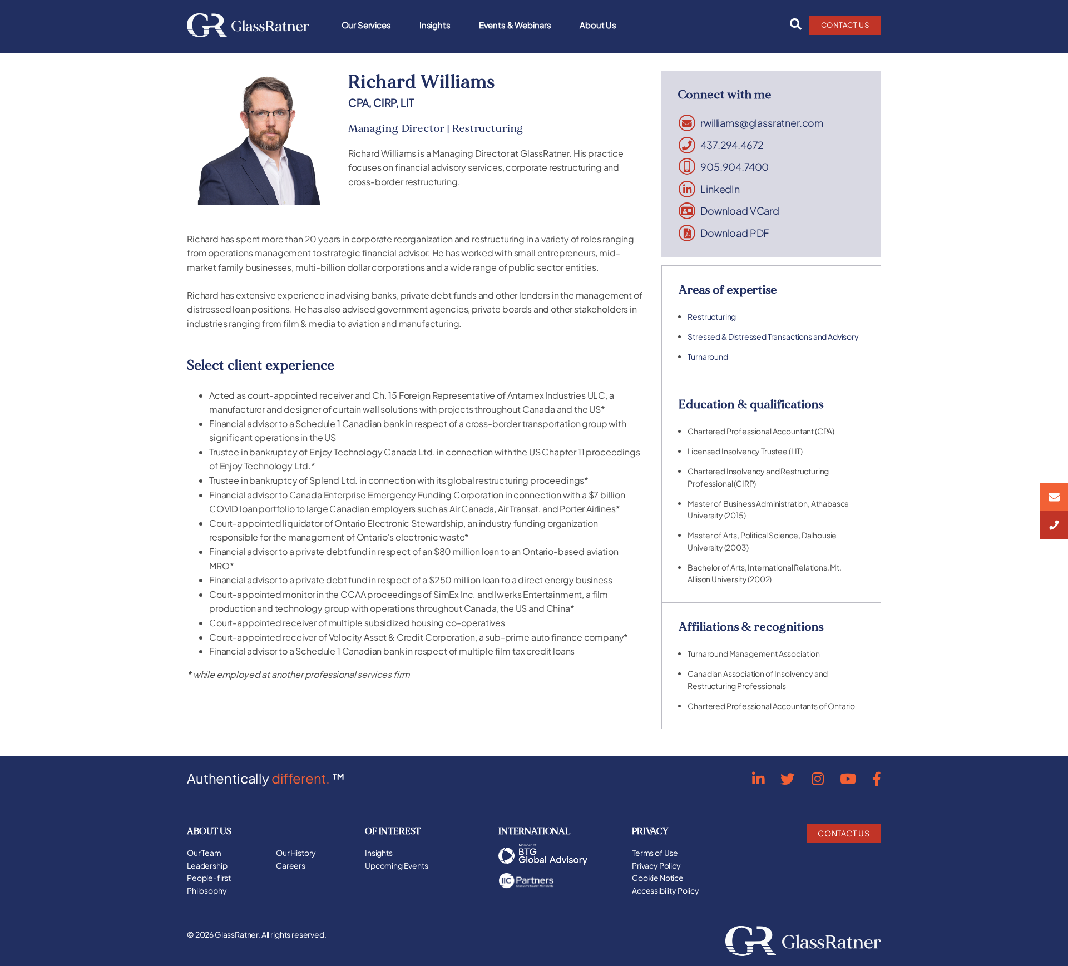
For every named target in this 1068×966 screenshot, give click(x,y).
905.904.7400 (734, 167)
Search (793, 24)
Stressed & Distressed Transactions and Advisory (773, 336)
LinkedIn (720, 189)
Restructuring (712, 316)
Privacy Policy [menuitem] (656, 865)
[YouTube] (848, 778)
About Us (598, 24)
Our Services (366, 24)
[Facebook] (876, 778)
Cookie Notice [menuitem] (658, 878)
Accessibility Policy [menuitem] (665, 890)
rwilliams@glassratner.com (761, 123)
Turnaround (708, 356)
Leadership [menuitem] (207, 865)
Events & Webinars (515, 24)
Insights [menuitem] (379, 853)
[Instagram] (818, 778)
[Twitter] (787, 778)
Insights (435, 24)
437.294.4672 (732, 145)
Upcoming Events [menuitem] (396, 865)
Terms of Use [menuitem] (655, 853)
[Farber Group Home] (248, 25)
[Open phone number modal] (1054, 525)
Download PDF (734, 233)
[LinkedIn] (758, 778)
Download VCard (739, 211)
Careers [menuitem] (290, 865)
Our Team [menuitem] (204, 853)
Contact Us (845, 25)
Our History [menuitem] (296, 853)
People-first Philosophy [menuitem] (209, 884)
